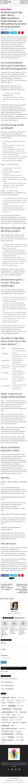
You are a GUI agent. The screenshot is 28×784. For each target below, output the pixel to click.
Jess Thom (4, 29)
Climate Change (20, 705)
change (12, 705)
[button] (25, 2)
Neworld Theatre (21, 782)
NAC (12, 782)
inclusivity (21, 717)
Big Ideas (18, 700)
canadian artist (11, 702)
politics (12, 725)
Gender (18, 714)
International (4, 719)
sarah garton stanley (7, 731)
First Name (3, 643)
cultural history (7, 712)
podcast (5, 725)
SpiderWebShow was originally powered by (14, 780)
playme (23, 722)
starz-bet (22, 570)
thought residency (7, 740)
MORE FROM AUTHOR (19, 617)
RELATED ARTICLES (8, 617)
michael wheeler (6, 722)
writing (2, 742)
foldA (8, 715)
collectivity (6, 709)
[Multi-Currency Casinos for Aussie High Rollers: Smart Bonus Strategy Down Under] (23, 623)
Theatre (10, 737)
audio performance (10, 700)
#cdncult (5, 697)
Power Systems (22, 728)
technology (3, 737)
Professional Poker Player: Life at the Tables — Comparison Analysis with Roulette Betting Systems (21, 588)
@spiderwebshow (10, 688)
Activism (13, 697)
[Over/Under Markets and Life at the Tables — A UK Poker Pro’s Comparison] (14, 623)
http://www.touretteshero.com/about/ (14, 613)
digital (16, 712)
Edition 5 (8, 9)
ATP (15, 782)
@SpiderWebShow (8, 682)
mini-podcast (16, 722)
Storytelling (19, 734)
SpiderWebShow (9, 685)
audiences (3, 700)
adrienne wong (20, 697)
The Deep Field (19, 737)
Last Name (3, 649)
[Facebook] (8, 769)
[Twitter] (15, 769)
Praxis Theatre (6, 782)
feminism (3, 714)
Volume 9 (3, 9)
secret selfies (18, 731)
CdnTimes (3, 705)
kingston (12, 719)
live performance (18, 719)
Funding (13, 715)
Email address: (4, 655)
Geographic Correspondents (9, 717)
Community (16, 709)
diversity (23, 712)
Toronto (17, 740)
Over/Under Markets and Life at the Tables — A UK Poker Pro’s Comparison (7, 586)
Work (22, 740)
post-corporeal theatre (9, 729)
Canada (3, 702)
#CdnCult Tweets (4, 671)
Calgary (23, 700)
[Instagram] (12, 769)
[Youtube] (19, 769)
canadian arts (18, 702)
